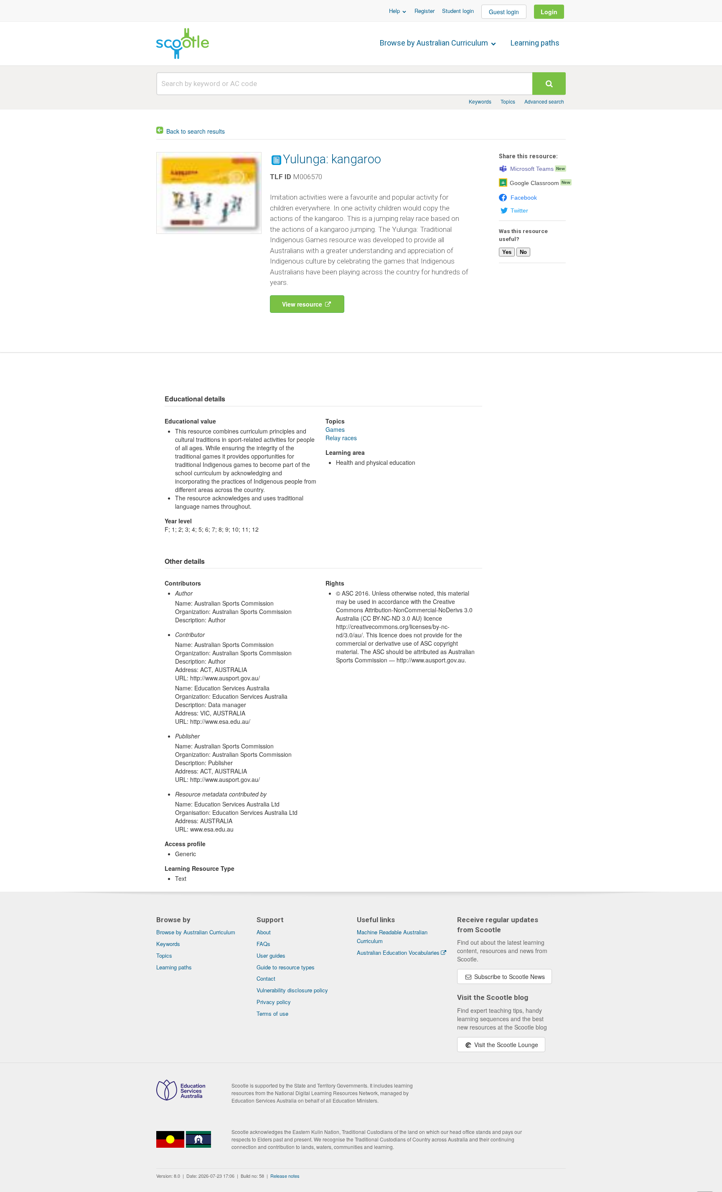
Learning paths (535, 42)
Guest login (504, 12)
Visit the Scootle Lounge (505, 1044)
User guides (271, 955)
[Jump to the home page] (182, 43)
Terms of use (272, 1013)
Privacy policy (274, 1002)
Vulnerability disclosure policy (292, 990)
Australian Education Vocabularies (398, 952)
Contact (266, 978)
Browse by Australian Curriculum (435, 42)
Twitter (519, 210)
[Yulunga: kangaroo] (209, 235)
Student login (458, 11)
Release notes (285, 1175)
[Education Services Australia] (180, 1098)
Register (424, 11)
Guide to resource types (286, 967)
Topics (508, 101)
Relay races (341, 438)
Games (335, 429)
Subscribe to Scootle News (509, 976)
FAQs (263, 944)
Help (395, 11)
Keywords (480, 101)
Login (549, 12)
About (264, 932)
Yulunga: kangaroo (332, 159)
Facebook (524, 197)
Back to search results (195, 131)
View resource (303, 304)
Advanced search (544, 101)
